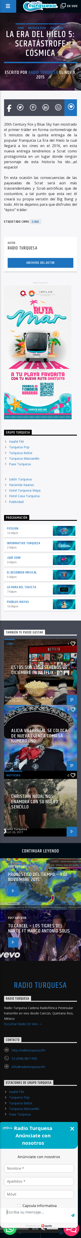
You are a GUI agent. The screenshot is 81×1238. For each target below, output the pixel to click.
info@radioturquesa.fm (28, 1067)
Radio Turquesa (43, 72)
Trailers (57, 28)
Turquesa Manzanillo (24, 458)
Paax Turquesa (20, 464)
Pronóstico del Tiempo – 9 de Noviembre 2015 (38, 877)
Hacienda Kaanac (21, 485)
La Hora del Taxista (21, 587)
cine (35, 222)
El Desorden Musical (22, 572)
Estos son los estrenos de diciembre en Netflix (39, 670)
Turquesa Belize (20, 453)
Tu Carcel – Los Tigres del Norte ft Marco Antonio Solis (39, 928)
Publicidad (16, 502)
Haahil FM (16, 441)
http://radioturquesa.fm (28, 1050)
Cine (20, 28)
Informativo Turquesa (23, 543)
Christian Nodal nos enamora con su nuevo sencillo (34, 802)
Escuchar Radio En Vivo (21, 1024)
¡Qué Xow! (14, 558)
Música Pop (37, 28)
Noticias (13, 775)
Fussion (12, 528)
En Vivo (72, 6)
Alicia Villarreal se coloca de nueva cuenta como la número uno (39, 736)
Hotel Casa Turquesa (24, 496)
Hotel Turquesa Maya (24, 490)
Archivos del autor (40, 263)
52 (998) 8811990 (24, 1058)
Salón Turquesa (20, 479)
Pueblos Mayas (18, 602)
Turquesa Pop (19, 447)
